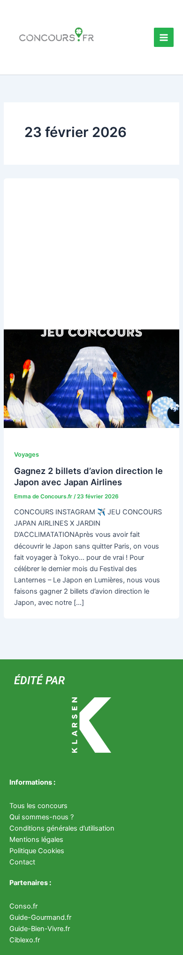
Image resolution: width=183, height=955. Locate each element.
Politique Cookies (36, 851)
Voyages (26, 454)
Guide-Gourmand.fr (40, 917)
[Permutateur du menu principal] (164, 37)
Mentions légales (36, 839)
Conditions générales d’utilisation (61, 828)
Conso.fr (23, 906)
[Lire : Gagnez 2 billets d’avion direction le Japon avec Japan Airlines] (91, 378)
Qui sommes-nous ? (41, 817)
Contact (22, 862)
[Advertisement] (91, 248)
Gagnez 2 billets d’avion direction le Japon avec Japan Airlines (88, 476)
